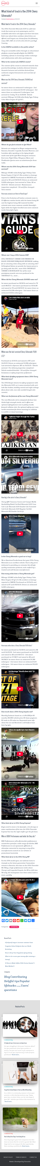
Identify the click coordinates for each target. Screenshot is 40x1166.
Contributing (14, 926)
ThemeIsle (27, 1161)
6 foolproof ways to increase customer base (19, 942)
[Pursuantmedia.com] (5, 3)
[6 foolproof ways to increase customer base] (20, 1025)
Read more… (16, 1054)
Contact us (33, 1157)
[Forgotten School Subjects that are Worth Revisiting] (20, 1072)
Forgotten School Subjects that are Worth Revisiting (17, 1090)
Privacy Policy (8, 1157)
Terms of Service (21, 1157)
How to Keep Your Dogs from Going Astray (18, 953)
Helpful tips (11, 981)
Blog (7, 977)
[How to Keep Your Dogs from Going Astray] (20, 1119)
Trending (18, 986)
